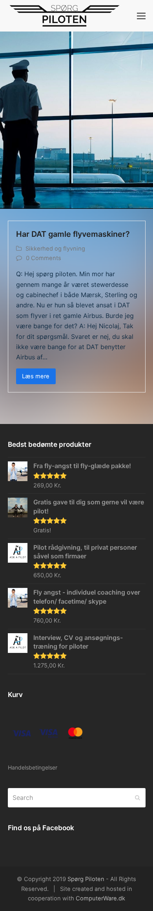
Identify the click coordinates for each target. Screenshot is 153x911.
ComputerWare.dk (100, 898)
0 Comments (43, 258)
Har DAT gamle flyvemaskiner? (73, 234)
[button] (141, 16)
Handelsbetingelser (32, 767)
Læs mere (35, 376)
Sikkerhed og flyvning (55, 248)
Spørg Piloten (85, 879)
